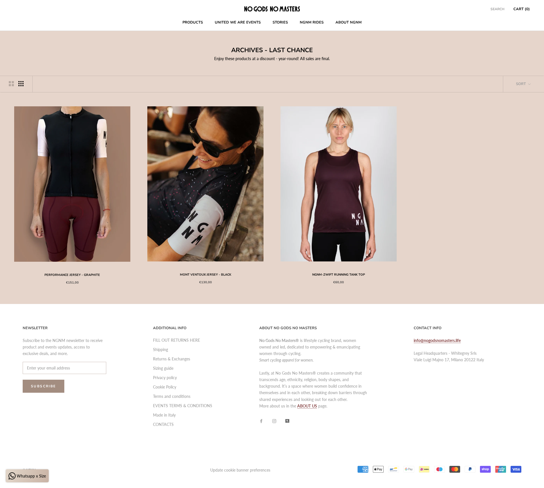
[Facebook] (261, 420)
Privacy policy (165, 377)
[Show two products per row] (11, 83)
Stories (280, 22)
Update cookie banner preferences (240, 470)
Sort (521, 83)
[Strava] (287, 420)
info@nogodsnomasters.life (437, 340)
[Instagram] (274, 420)
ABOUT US (307, 406)
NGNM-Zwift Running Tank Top (338, 274)
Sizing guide (163, 368)
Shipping (160, 349)
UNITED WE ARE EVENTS (238, 22)
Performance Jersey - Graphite (72, 275)
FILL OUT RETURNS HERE (176, 340)
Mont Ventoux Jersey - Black (205, 274)
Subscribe (43, 386)
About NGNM (348, 22)
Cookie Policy (164, 387)
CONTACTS (163, 424)
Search (497, 9)
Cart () (521, 9)
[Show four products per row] (21, 83)
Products (192, 22)
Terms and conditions (171, 396)
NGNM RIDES (312, 22)
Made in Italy (164, 415)
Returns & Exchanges (171, 358)
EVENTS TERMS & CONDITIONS (182, 405)
